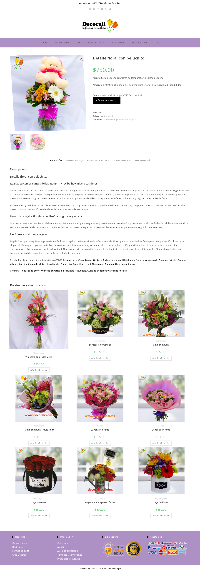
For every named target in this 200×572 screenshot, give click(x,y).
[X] (90, 9)
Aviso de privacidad (51, 270)
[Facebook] (94, 9)
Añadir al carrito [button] (39, 370)
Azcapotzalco (70, 260)
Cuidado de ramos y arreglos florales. (107, 270)
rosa (134, 119)
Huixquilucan (127, 264)
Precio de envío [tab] (143, 160)
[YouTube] (102, 9)
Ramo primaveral (161, 344)
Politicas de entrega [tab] (98, 160)
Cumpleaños (100, 340)
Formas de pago (20, 550)
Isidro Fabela (52, 264)
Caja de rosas (39, 502)
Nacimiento (108, 116)
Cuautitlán (66, 264)
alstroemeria (109, 119)
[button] (81, 59)
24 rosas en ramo (161, 429)
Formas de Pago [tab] (122, 160)
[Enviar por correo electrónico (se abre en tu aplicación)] (106, 9)
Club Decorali (19, 554)
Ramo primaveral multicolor (39, 429)
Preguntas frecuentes (68, 558)
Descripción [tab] (55, 160)
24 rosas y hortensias (100, 344)
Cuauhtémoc (85, 260)
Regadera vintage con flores (100, 502)
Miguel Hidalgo (123, 260)
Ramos (100, 425)
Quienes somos (20, 542)
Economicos (39, 353)
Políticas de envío (30, 270)
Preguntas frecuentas (74, 270)
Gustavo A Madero (103, 260)
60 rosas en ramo (100, 429)
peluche (127, 119)
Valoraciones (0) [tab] (74, 160)
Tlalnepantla (111, 264)
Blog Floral (17, 546)
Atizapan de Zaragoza (156, 260)
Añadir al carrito (106, 100)
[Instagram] (98, 9)
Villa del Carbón (18, 264)
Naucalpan (97, 264)
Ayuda (60, 546)
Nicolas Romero (178, 260)
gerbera (119, 119)
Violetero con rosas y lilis (38, 356)
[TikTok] (110, 9)
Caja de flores (161, 502)
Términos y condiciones (69, 554)
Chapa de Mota (36, 264)
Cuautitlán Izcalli (82, 264)
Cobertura (62, 542)
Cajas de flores (39, 498)
